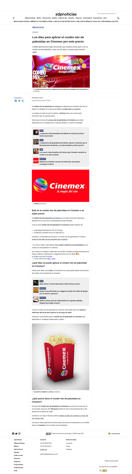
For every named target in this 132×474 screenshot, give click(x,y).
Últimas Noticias (30, 18)
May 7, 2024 (51, 258)
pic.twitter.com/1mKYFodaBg (42, 256)
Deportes (71, 18)
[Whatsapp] (23, 100)
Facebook (69, 443)
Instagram (69, 449)
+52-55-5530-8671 (46, 446)
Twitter (68, 446)
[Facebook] (16, 100)
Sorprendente (87, 18)
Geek (105, 18)
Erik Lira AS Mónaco (84, 21)
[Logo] (66, 14)
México (39, 18)
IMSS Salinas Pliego (21, 21)
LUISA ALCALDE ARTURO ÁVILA (64, 21)
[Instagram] (19, 433)
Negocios (79, 18)
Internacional (46, 18)
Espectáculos (97, 18)
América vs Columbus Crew (41, 21)
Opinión (54, 18)
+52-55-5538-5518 (46, 443)
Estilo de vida (62, 18)
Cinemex (35, 32)
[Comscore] (114, 433)
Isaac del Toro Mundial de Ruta (105, 21)
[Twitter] (19, 100)
